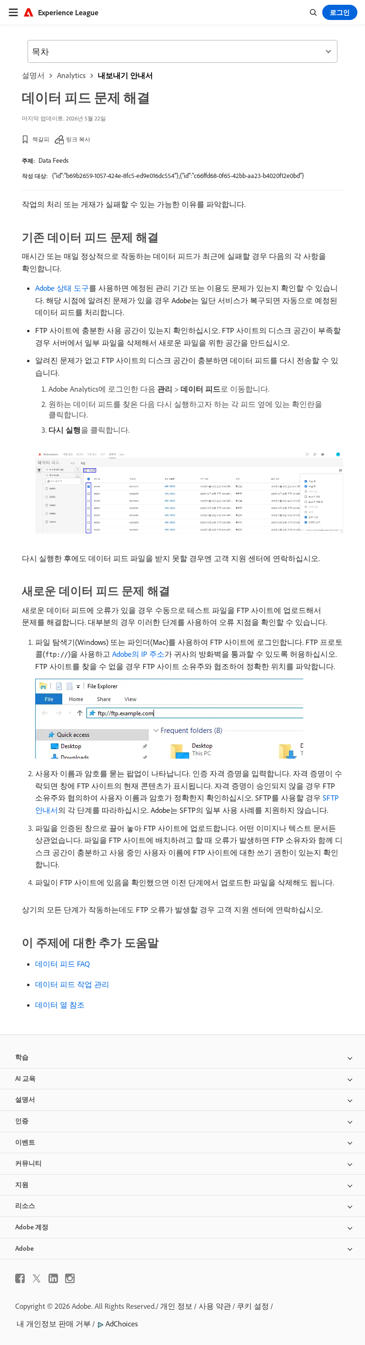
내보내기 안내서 (125, 75)
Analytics (71, 75)
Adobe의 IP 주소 (138, 654)
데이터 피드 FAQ (62, 964)
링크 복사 (78, 139)
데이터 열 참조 (60, 1004)
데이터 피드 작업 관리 (72, 984)
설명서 (33, 75)
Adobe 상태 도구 (62, 288)
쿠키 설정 (253, 1306)
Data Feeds (53, 160)
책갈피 (40, 139)
